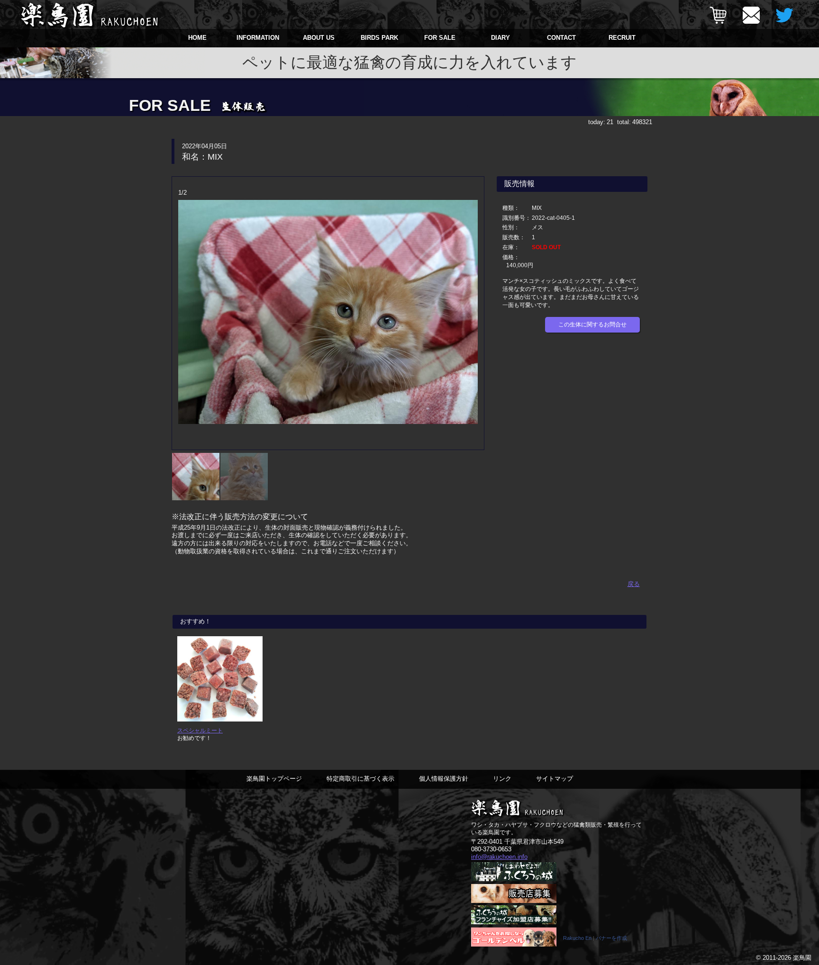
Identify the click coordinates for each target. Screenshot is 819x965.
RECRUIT (622, 37)
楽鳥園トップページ (274, 778)
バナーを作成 (611, 938)
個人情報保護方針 (443, 778)
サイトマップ (554, 778)
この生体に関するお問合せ (592, 324)
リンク (502, 778)
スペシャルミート (200, 730)
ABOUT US (319, 37)
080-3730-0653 (491, 849)
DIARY (500, 37)
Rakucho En (577, 938)
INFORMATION (258, 37)
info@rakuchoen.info (499, 856)
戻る (634, 583)
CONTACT (561, 37)
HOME (197, 37)
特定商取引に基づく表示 (360, 778)
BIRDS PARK (379, 37)
